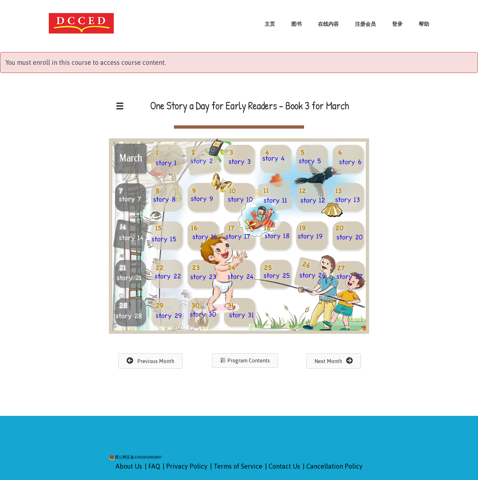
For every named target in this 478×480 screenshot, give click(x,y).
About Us (129, 466)
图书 (296, 24)
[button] (150, 361)
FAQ (154, 466)
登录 (397, 24)
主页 (270, 24)
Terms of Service (238, 466)
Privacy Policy (186, 466)
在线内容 (328, 24)
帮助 (424, 24)
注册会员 (365, 24)
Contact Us (284, 466)
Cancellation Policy (334, 466)
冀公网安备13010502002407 (138, 457)
